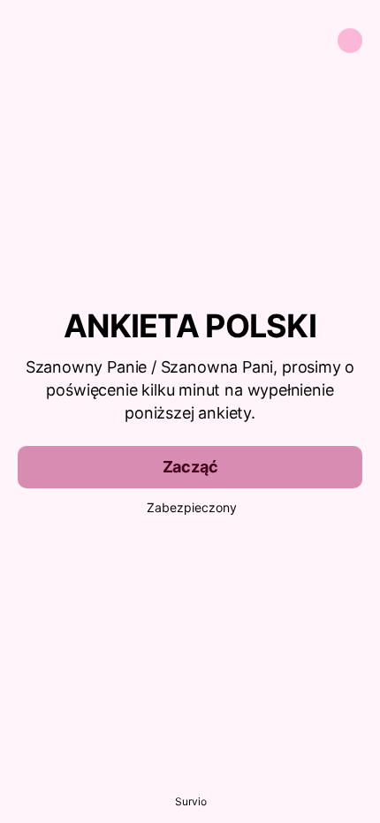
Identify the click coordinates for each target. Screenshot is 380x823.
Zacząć (190, 466)
